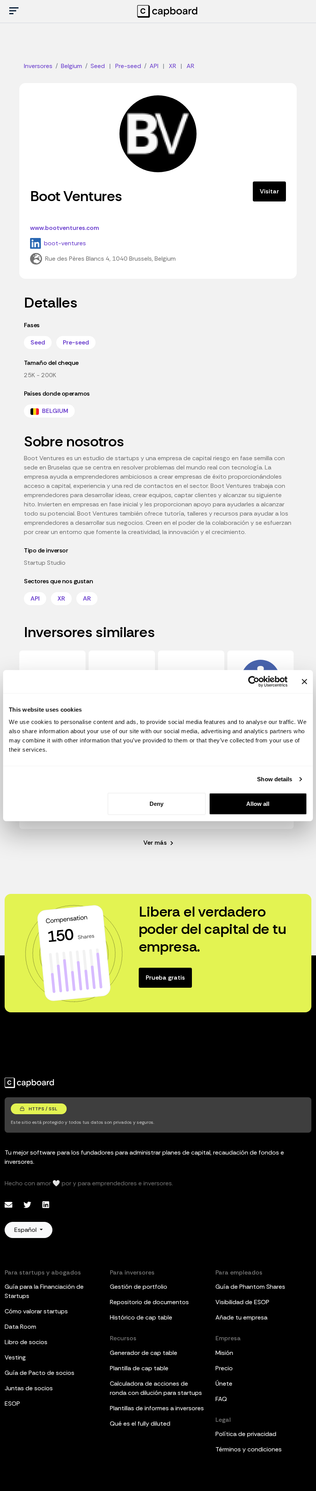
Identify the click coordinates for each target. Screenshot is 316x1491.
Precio (224, 1368)
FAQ (221, 1399)
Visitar (269, 191)
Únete (223, 1384)
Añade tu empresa (241, 1317)
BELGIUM (54, 411)
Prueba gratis (165, 977)
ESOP (12, 1403)
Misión (224, 1353)
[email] (9, 1205)
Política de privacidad (245, 1434)
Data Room (20, 1327)
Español (26, 1230)
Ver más (155, 843)
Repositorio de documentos (149, 1302)
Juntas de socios (29, 1388)
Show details (274, 779)
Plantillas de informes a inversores (157, 1408)
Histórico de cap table (141, 1317)
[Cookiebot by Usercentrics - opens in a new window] (253, 681)
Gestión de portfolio (138, 1287)
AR (87, 598)
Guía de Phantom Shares (250, 1287)
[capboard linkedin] (45, 1205)
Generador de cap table (143, 1353)
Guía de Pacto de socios (39, 1373)
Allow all (257, 803)
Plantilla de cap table (139, 1368)
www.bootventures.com (64, 228)
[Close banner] (304, 681)
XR (61, 598)
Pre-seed (76, 342)
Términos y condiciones (248, 1449)
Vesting (15, 1357)
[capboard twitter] (28, 1205)
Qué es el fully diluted (140, 1423)
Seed (37, 342)
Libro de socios (26, 1342)
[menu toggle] (14, 11)
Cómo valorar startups (36, 1311)
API (35, 598)
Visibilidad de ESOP (242, 1302)
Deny (156, 803)
